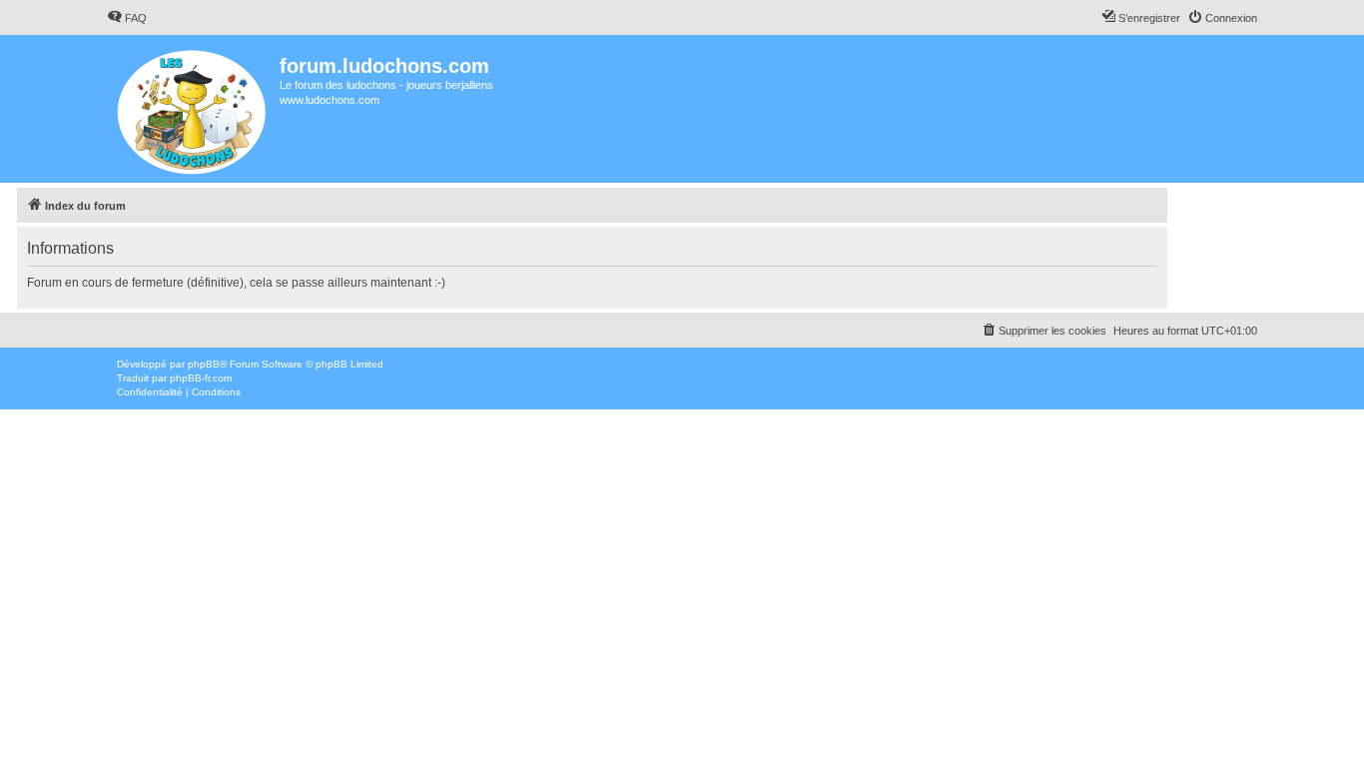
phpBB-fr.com (201, 378)
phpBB (204, 364)
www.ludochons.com (329, 100)
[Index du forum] (193, 109)
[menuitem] (127, 18)
